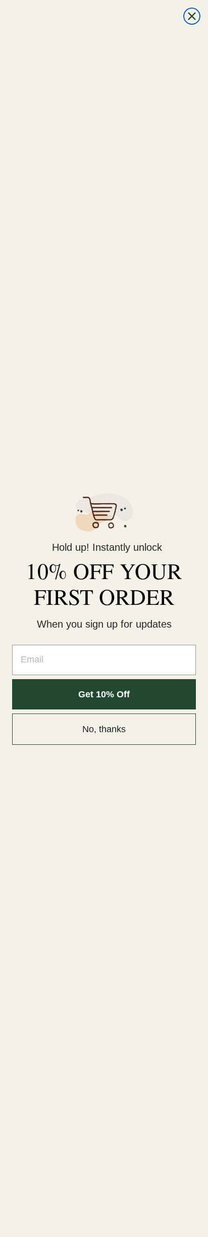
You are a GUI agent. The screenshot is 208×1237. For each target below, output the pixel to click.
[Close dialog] (192, 16)
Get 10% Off (104, 694)
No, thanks (104, 729)
